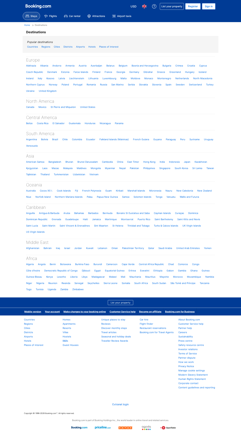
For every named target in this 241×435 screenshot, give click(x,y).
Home (27, 25)
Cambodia (107, 161)
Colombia (77, 139)
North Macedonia (202, 78)
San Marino (117, 84)
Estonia (65, 72)
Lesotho (61, 276)
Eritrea (132, 270)
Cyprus (203, 65)
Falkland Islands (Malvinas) (114, 139)
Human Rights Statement (192, 379)
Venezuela (32, 145)
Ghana (193, 270)
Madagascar (98, 276)
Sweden (180, 84)
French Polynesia (91, 190)
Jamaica (96, 219)
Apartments (69, 323)
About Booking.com (189, 319)
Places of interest (109, 46)
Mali (123, 276)
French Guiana (141, 139)
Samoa (125, 196)
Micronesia (155, 190)
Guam (108, 190)
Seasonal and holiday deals (116, 336)
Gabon (170, 270)
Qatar (151, 248)
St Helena (117, 225)
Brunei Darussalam (87, 161)
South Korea (181, 168)
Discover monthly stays (114, 328)
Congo (195, 264)
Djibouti (86, 270)
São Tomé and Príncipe (182, 283)
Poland (65, 84)
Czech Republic (34, 72)
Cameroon (112, 264)
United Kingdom (47, 90)
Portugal (77, 84)
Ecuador (90, 139)
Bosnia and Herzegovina (145, 65)
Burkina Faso (82, 264)
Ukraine (30, 90)
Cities (57, 46)
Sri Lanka (197, 168)
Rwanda (66, 283)
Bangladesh (55, 161)
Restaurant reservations (153, 328)
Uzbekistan (79, 174)
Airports (80, 46)
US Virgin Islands (35, 231)
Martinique (111, 219)
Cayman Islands (162, 213)
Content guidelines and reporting (196, 387)
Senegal (78, 283)
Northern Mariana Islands (69, 196)
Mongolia (96, 168)
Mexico (42, 107)
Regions (45, 46)
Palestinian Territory (133, 248)
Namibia (209, 276)
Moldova (135, 78)
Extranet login (120, 404)
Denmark (52, 72)
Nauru (168, 190)
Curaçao (179, 213)
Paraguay (171, 139)
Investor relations (188, 349)
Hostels (67, 336)
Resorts (67, 328)
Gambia (182, 270)
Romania (91, 84)
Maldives (81, 168)
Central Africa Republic (151, 264)
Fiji (76, 190)
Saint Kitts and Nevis (188, 219)
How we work (186, 362)
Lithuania (93, 78)
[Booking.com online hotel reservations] (38, 6)
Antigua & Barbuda (49, 213)
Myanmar (110, 168)
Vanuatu (171, 196)
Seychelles (93, 283)
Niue (28, 196)
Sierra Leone (111, 283)
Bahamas (79, 213)
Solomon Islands (142, 196)
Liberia (73, 276)
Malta (123, 78)
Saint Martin (48, 225)
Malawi (113, 276)
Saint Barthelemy (164, 219)
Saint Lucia (32, 225)
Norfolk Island (43, 196)
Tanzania (204, 283)
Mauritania (135, 276)
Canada (30, 107)
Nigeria (40, 283)
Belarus (110, 65)
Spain (168, 84)
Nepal (122, 168)
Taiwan (210, 168)
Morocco (178, 276)
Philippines (149, 168)
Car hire (144, 319)
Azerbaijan (96, 65)
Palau (90, 196)
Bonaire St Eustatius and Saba (133, 213)
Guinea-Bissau (34, 276)
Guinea (205, 270)
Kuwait (90, 248)
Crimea (179, 65)
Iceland (202, 72)
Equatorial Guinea (114, 270)
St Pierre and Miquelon (63, 107)
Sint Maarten (101, 225)
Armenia (69, 65)
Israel (67, 248)
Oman (115, 248)
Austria (82, 65)
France (108, 72)
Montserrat (127, 219)
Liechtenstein (76, 78)
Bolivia (44, 139)
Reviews (105, 323)
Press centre (185, 340)
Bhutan (69, 161)
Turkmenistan (61, 174)
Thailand (45, 174)
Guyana (157, 139)
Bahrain (48, 248)
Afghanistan (32, 248)
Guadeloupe (72, 219)
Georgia (120, 72)
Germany (134, 72)
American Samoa (35, 161)
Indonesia (174, 161)
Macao (55, 168)
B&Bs (65, 340)
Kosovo (50, 78)
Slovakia (143, 84)
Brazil (55, 139)
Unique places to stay (113, 319)
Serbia (131, 84)
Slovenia (156, 84)
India (162, 161)
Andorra (56, 65)
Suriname (194, 139)
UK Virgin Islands (191, 225)
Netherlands (182, 78)
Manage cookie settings (191, 370)
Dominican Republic (36, 219)
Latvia (62, 78)
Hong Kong (149, 161)
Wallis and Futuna (189, 196)
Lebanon (102, 248)
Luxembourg (109, 78)
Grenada (56, 219)
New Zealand (204, 190)
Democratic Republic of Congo (61, 270)
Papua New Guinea (107, 196)
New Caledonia (184, 190)
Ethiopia (157, 270)
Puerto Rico (144, 219)
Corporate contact (188, 383)
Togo (29, 289)
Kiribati (119, 190)
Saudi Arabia (165, 248)
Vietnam (93, 174)
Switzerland (195, 84)
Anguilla (30, 213)
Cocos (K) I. (46, 190)
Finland (96, 72)
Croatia (191, 65)
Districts (68, 46)
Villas (65, 332)
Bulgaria (166, 65)
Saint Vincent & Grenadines (75, 225)
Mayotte (164, 276)
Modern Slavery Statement (193, 374)
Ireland (30, 78)
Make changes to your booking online (85, 311)
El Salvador (59, 123)
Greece (161, 72)
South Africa (141, 283)
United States (87, 107)
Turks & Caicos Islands (166, 225)
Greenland (175, 72)
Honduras (90, 123)
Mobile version (32, 311)
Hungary (189, 72)
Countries (32, 46)
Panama (119, 123)
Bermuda (107, 213)
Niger (29, 283)
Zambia (64, 289)
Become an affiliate (150, 311)
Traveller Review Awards (114, 340)
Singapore (164, 168)
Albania (44, 65)
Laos (44, 168)
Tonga (159, 196)
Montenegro (164, 78)
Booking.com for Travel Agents (157, 332)
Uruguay (208, 139)
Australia (31, 190)
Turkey (209, 84)
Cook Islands (64, 190)
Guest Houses (71, 345)
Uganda (52, 289)
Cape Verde (128, 264)
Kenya (49, 276)
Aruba (67, 213)
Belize (29, 123)
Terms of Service (187, 353)
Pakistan (134, 168)
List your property (120, 302)
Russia (103, 84)
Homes (66, 319)
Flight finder (146, 323)
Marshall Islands (136, 190)
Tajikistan (31, 174)
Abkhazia (31, 65)
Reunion (52, 283)
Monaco (148, 78)
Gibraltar (148, 72)
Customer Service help (122, 311)
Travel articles (108, 332)
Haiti (85, 219)
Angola (42, 264)
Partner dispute (186, 357)
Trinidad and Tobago (138, 225)
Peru (182, 139)
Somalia (126, 283)
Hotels (92, 46)
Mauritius (150, 276)
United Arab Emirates (188, 248)
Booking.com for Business (180, 311)
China (120, 161)
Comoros (183, 264)
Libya (84, 276)
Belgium (123, 65)
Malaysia (68, 168)
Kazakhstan (201, 161)
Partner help (185, 328)
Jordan (78, 248)
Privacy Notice (186, 366)
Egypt (97, 270)
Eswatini (144, 270)
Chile (65, 139)
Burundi (98, 264)
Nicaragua (105, 123)
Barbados (93, 213)
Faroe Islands (81, 72)
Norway (53, 84)
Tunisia (39, 289)
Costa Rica (42, 123)
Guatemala (74, 123)
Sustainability (185, 336)
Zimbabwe (78, 289)
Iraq (58, 248)
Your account (52, 311)
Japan (187, 161)
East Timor (133, 161)
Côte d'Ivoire (33, 270)
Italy (40, 78)
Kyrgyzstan (32, 168)
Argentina (31, 139)
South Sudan (159, 283)
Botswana (65, 264)
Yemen (208, 248)
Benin (53, 264)
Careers (182, 332)
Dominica (193, 213)
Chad (171, 264)
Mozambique (194, 276)
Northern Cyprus (35, 84)
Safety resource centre (191, 345)
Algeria (30, 264)
